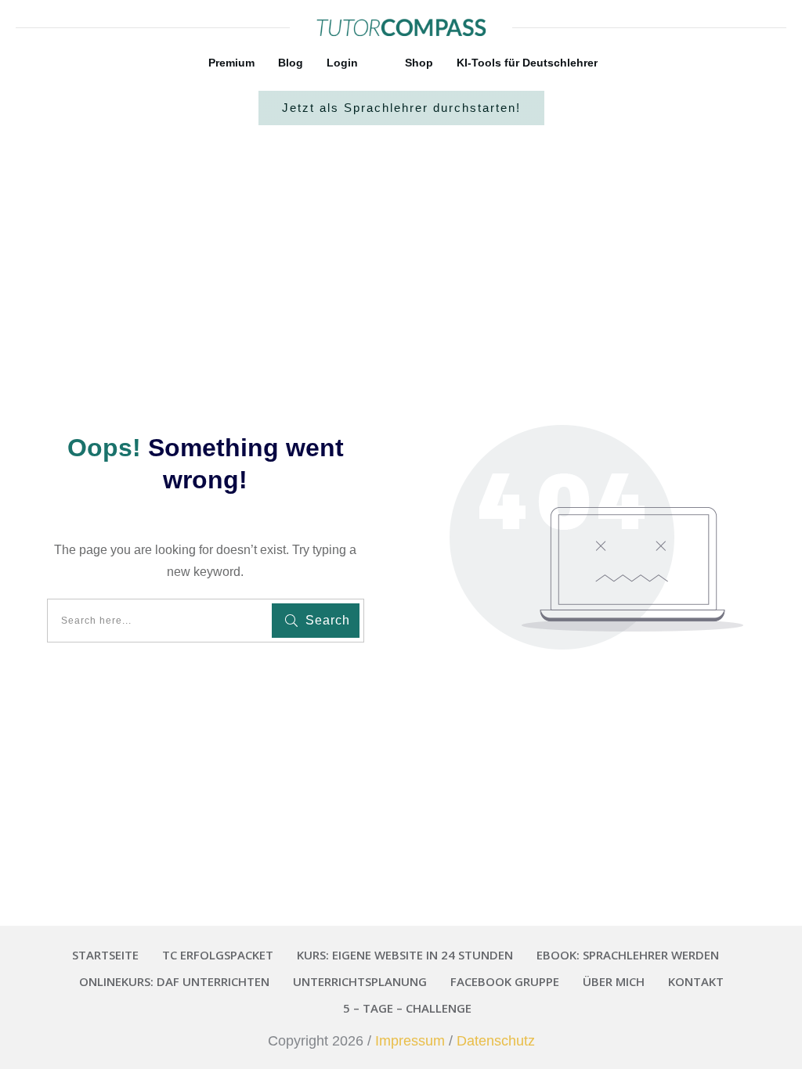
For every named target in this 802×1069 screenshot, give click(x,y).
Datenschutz (496, 1041)
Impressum (410, 1041)
